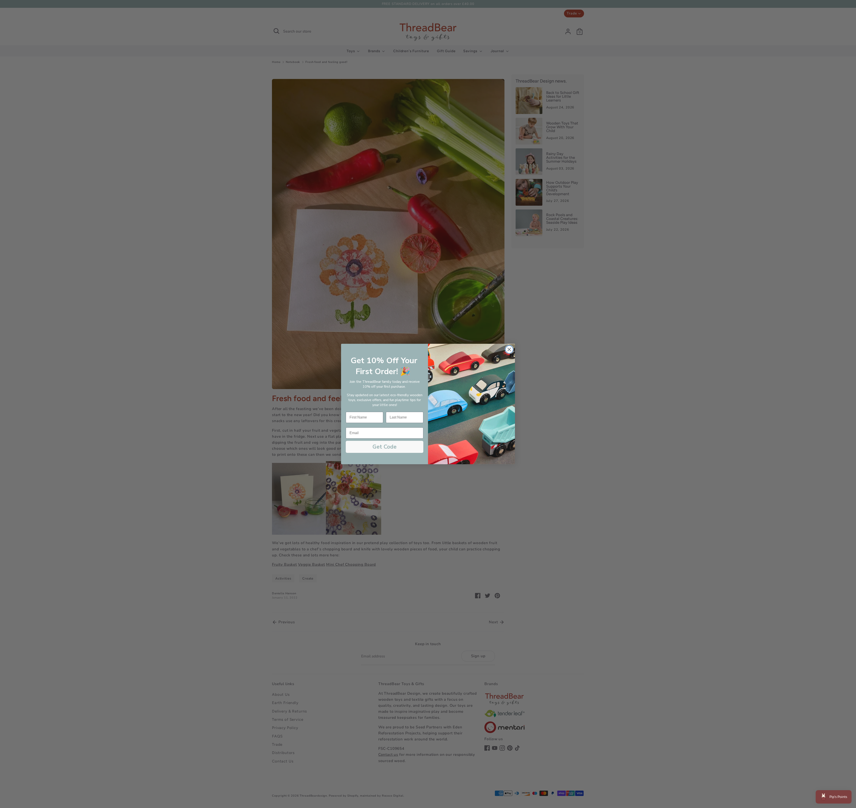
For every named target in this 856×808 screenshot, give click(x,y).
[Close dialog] (509, 349)
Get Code (384, 447)
